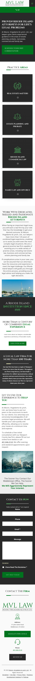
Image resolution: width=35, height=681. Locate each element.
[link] (14, 3)
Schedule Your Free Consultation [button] (14, 49)
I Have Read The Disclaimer (16, 567)
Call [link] (18, 10)
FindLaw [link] (25, 677)
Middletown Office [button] (17, 634)
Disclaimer (5, 563)
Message (17, 539)
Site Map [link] (13, 675)
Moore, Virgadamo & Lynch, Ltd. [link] (19, 670)
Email (17, 529)
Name (17, 509)
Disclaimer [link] (5, 675)
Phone (17, 519)
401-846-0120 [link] (7, 442)
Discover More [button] (17, 343)
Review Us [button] (17, 657)
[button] (32, 3)
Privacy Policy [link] (21, 675)
